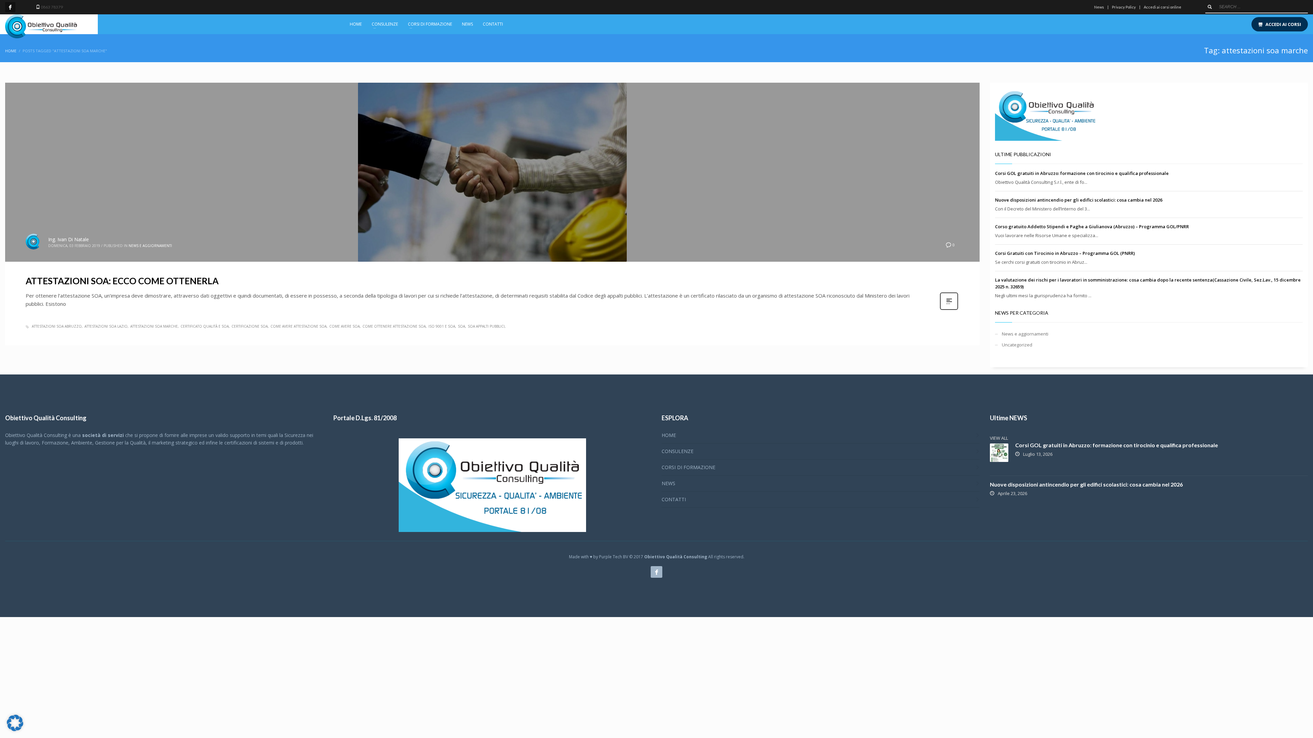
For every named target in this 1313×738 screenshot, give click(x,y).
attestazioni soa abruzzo (57, 326)
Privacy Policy (1124, 7)
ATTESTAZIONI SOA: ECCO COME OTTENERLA (122, 280)
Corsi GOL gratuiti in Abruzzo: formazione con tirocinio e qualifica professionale (1082, 173)
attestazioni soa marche (154, 326)
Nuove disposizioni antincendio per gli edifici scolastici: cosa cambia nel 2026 (1078, 200)
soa (461, 326)
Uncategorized (1017, 345)
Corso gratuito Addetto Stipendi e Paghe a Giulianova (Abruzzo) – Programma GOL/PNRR (1092, 226)
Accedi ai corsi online (1162, 7)
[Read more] (949, 309)
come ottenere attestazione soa (394, 326)
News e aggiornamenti (150, 245)
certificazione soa (249, 326)
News (1099, 7)
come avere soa (344, 326)
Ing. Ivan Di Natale (68, 239)
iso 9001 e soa (441, 326)
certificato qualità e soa (205, 326)
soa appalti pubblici (486, 326)
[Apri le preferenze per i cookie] (15, 729)
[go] (1209, 6)
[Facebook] (10, 7)
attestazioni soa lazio (106, 326)
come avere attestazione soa (298, 326)
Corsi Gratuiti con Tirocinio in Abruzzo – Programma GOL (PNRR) (1065, 253)
